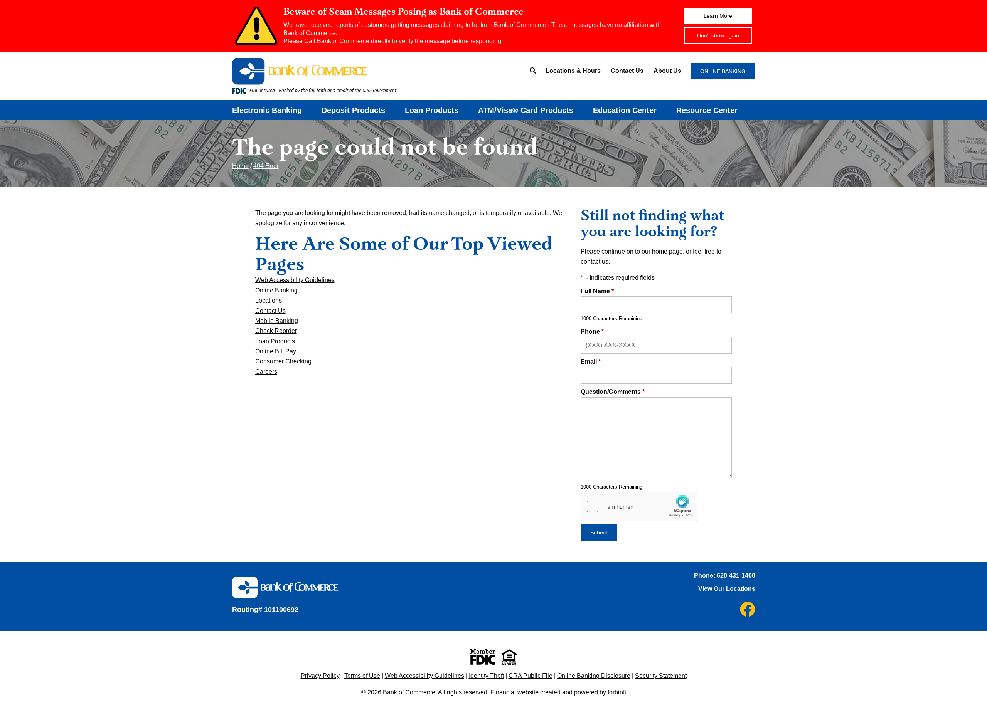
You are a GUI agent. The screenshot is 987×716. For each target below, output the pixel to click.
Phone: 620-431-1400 (724, 575)
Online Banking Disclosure (593, 675)
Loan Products (431, 110)
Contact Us (627, 70)
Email (591, 361)
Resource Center (707, 110)
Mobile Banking (276, 321)
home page (667, 251)
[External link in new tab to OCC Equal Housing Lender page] (509, 657)
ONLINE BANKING (723, 71)
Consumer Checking (283, 361)
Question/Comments (613, 391)
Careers (266, 371)
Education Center (625, 110)
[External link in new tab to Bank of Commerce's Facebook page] (747, 609)
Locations (268, 300)
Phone (592, 331)
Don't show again (718, 35)
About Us (667, 70)
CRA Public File (530, 675)
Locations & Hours (573, 70)
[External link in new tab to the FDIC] (482, 657)
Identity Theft (486, 675)
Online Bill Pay (275, 351)
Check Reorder (276, 331)
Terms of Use (362, 675)
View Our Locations (726, 588)
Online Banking (276, 290)
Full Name (597, 291)
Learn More (718, 16)
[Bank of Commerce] (345, 71)
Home (240, 166)
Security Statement (661, 675)
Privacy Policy (320, 675)
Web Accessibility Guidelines (295, 280)
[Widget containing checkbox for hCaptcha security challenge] (639, 506)
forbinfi (617, 692)
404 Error (266, 166)
